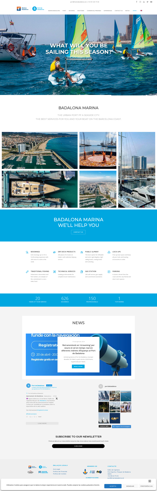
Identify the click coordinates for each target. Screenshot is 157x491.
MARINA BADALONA (54, 10)
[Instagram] (140, 2)
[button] (150, 481)
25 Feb (55, 396)
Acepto (113, 486)
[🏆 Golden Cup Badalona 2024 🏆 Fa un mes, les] (103, 396)
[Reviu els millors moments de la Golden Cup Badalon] (103, 418)
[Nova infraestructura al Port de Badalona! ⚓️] (115, 407)
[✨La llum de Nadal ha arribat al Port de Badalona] (103, 407)
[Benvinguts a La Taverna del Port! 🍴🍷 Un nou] (115, 396)
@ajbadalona (47, 396)
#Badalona (43, 400)
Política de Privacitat (60, 471)
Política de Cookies (59, 474)
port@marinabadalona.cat (78, 2)
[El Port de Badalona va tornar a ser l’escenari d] (126, 396)
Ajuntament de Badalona (34, 396)
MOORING (72, 10)
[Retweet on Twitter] (27, 393)
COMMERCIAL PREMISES (94, 10)
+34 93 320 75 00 (93, 2)
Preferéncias (146, 486)
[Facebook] (136, 2)
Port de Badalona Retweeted (35, 393)
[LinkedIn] (144, 2)
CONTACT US (119, 10)
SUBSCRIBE (78, 446)
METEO (127, 10)
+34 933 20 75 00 (113, 476)
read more (78, 369)
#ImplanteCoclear (42, 410)
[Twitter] (147, 2)
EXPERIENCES (108, 10)
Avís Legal (56, 469)
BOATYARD (81, 10)
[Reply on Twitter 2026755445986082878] (27, 417)
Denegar (130, 486)
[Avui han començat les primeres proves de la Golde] (126, 407)
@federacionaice (31, 414)
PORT (64, 10)
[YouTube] (151, 2)
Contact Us (78, 232)
